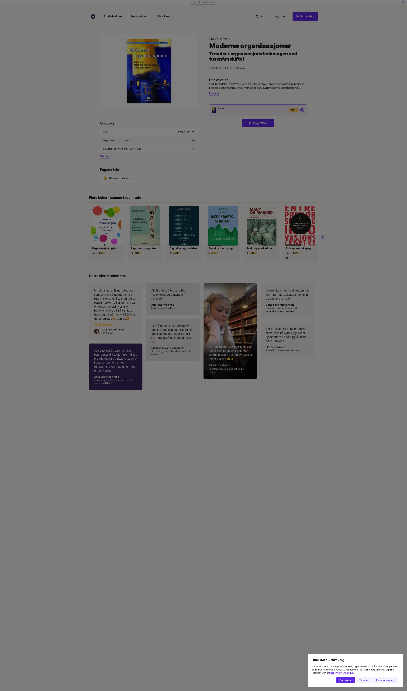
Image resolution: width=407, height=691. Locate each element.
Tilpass (364, 680)
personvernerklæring (341, 673)
